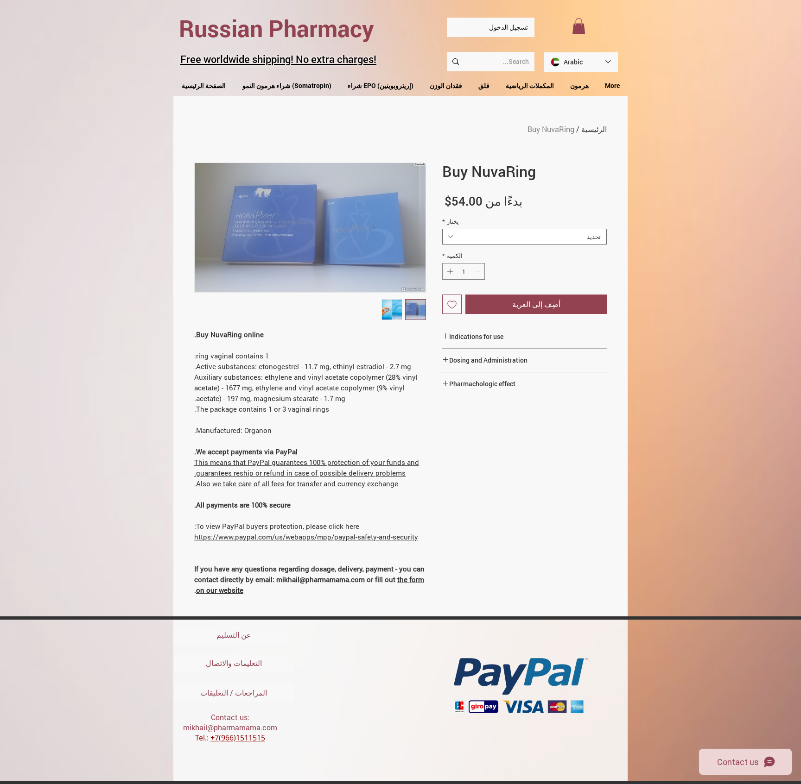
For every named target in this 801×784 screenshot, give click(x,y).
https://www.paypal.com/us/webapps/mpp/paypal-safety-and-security (306, 536)
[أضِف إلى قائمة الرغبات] (452, 304)
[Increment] (449, 271)
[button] (578, 26)
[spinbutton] (464, 271)
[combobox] (524, 237)
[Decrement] (478, 271)
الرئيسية (594, 129)
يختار (450, 221)
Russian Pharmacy (276, 28)
